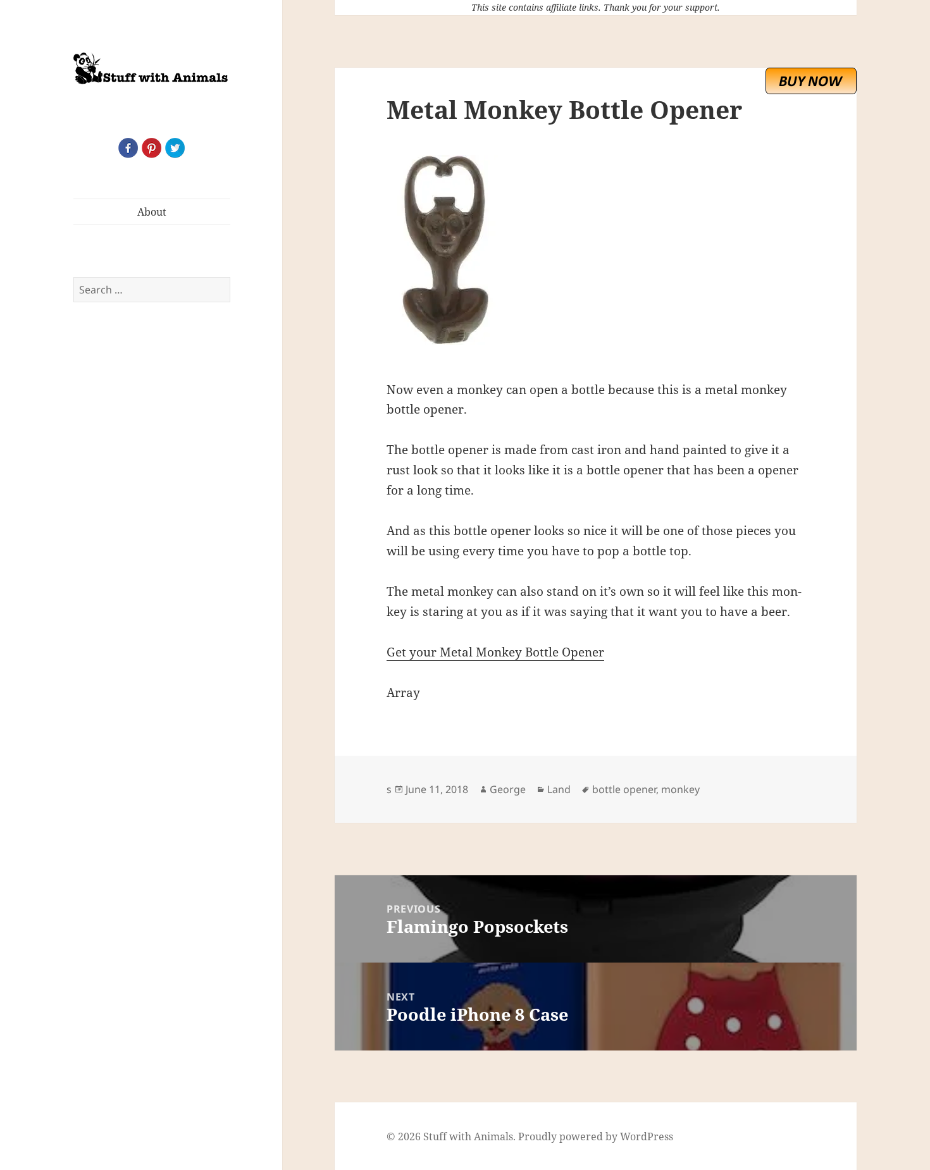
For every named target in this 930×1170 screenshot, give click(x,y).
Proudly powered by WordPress (595, 1136)
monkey (680, 789)
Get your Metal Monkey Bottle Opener (495, 652)
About (151, 212)
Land (559, 789)
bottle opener (624, 789)
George (508, 789)
